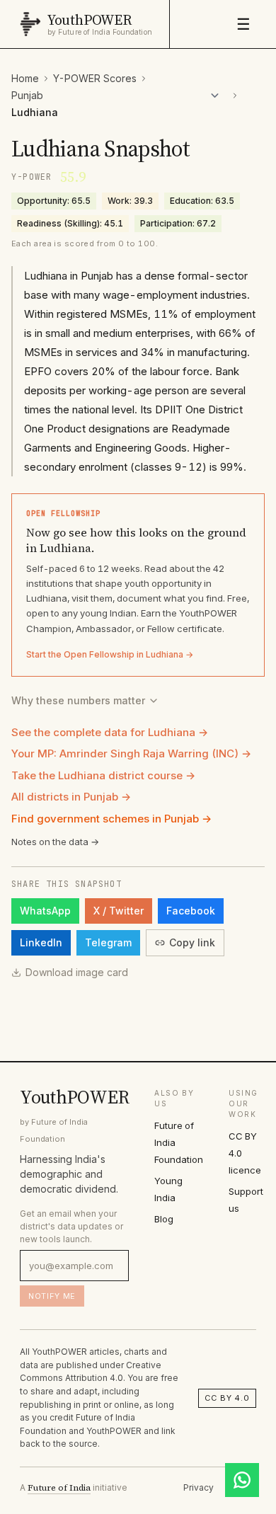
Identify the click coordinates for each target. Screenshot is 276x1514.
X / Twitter (118, 911)
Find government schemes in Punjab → (111, 818)
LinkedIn (41, 942)
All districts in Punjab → (71, 796)
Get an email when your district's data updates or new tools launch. (71, 1226)
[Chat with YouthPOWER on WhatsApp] (242, 1480)
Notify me (52, 1296)
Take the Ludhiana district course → (103, 775)
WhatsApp (45, 911)
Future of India (59, 1487)
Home (25, 78)
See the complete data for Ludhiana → (109, 732)
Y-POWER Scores (95, 78)
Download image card (76, 972)
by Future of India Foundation (99, 32)
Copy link (192, 942)
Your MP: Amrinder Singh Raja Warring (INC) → (131, 753)
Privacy (198, 1487)
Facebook (190, 911)
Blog (163, 1219)
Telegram (108, 942)
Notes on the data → (55, 841)
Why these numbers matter (78, 700)
